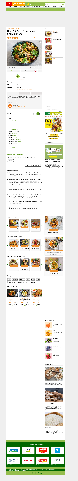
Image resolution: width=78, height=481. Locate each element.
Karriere (13, 469)
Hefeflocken (14, 148)
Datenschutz (32, 469)
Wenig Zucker (22, 279)
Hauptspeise (32, 282)
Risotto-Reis (48, 427)
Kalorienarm (15, 279)
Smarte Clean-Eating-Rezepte (53, 252)
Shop (60, 6)
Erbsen (19, 141)
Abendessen (25, 282)
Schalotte (14, 127)
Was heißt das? (20, 79)
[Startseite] (15, 4)
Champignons (19, 118)
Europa (28, 279)
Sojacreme (14, 143)
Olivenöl (14, 121)
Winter (13, 282)
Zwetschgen (55, 346)
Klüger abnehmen (36, 6)
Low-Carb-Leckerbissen (54, 232)
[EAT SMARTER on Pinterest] (32, 473)
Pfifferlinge (55, 330)
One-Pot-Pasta (56, 52)
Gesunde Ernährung (25, 6)
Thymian (14, 131)
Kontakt (21, 469)
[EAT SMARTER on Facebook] (29, 473)
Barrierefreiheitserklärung (13, 470)
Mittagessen (19, 282)
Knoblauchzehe (15, 129)
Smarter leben (46, 6)
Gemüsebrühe (18, 139)
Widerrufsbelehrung (50, 469)
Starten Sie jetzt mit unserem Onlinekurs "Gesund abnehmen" (53, 160)
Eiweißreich (13, 248)
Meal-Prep (35, 268)
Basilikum (14, 135)
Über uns (9, 469)
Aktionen (54, 6)
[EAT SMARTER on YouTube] (41, 473)
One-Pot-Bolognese (57, 39)
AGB (24, 469)
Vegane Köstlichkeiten (53, 273)
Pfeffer (13, 125)
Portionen (38, 115)
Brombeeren (55, 338)
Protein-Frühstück (35, 248)
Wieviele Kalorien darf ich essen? (24, 89)
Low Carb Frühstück (14, 228)
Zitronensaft (15, 145)
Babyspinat (14, 133)
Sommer (9, 6)
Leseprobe (47, 133)
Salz (13, 123)
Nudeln (9, 279)
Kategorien (26, 470)
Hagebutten (55, 354)
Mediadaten (21, 470)
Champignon (11, 157)
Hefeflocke (28, 157)
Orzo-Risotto (55, 32)
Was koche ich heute (13, 268)
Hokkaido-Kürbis (56, 323)
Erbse (16, 157)
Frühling (33, 279)
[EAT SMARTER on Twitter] (38, 473)
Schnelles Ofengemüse (12, 300)
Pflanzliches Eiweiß (25, 248)
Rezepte (15, 6)
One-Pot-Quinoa (56, 46)
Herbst (9, 282)
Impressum (28, 469)
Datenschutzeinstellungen (41, 469)
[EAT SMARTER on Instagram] (35, 473)
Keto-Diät (36, 228)
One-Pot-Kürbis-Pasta (57, 59)
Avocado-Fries (37, 300)
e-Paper (61, 133)
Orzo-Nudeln (15, 137)
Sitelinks (17, 469)
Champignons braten (50, 403)
